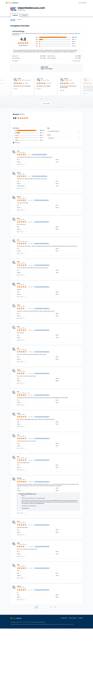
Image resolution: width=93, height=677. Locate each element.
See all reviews (76, 60)
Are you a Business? (83, 2)
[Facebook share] (21, 164)
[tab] (41, 98)
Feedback (80, 618)
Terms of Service (73, 618)
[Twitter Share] (23, 164)
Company (15, 15)
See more (15, 88)
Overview (12, 19)
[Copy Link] (25, 164)
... (47, 607)
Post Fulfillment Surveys (53, 131)
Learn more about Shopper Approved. (37, 622)
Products (24, 15)
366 (51, 607)
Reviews (19, 19)
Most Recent (51, 138)
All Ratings (17, 142)
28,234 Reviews (23, 45)
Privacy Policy (64, 618)
